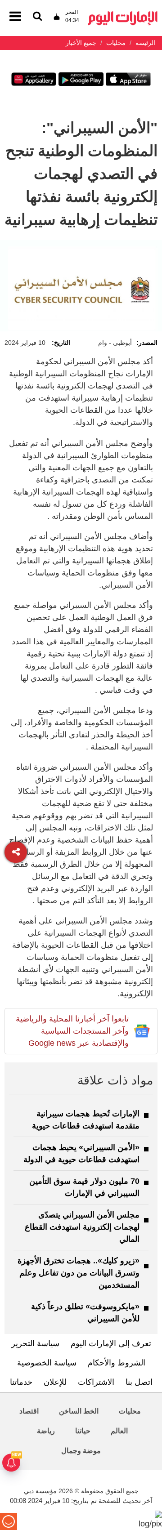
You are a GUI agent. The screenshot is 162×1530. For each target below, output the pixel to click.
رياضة (46, 1431)
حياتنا (82, 1431)
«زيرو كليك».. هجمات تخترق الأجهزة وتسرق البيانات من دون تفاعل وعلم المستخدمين (79, 1272)
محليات (130, 1411)
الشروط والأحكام (116, 1362)
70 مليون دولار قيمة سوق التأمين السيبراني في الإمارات (84, 1187)
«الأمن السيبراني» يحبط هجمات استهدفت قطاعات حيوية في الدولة (81, 1153)
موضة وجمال (81, 1450)
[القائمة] (37, 17)
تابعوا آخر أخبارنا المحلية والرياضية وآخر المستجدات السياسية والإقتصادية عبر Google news (72, 1031)
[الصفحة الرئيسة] (123, 13)
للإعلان (55, 1382)
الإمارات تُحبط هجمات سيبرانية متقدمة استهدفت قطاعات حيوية (86, 1119)
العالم (119, 1431)
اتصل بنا (139, 1382)
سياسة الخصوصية (46, 1362)
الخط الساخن (79, 1411)
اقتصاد (29, 1411)
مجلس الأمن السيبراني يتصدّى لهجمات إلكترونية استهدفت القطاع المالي (82, 1227)
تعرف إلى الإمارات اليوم (111, 1343)
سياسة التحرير (35, 1343)
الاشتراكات (96, 1382)
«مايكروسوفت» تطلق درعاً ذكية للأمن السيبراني (85, 1312)
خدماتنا (21, 1382)
